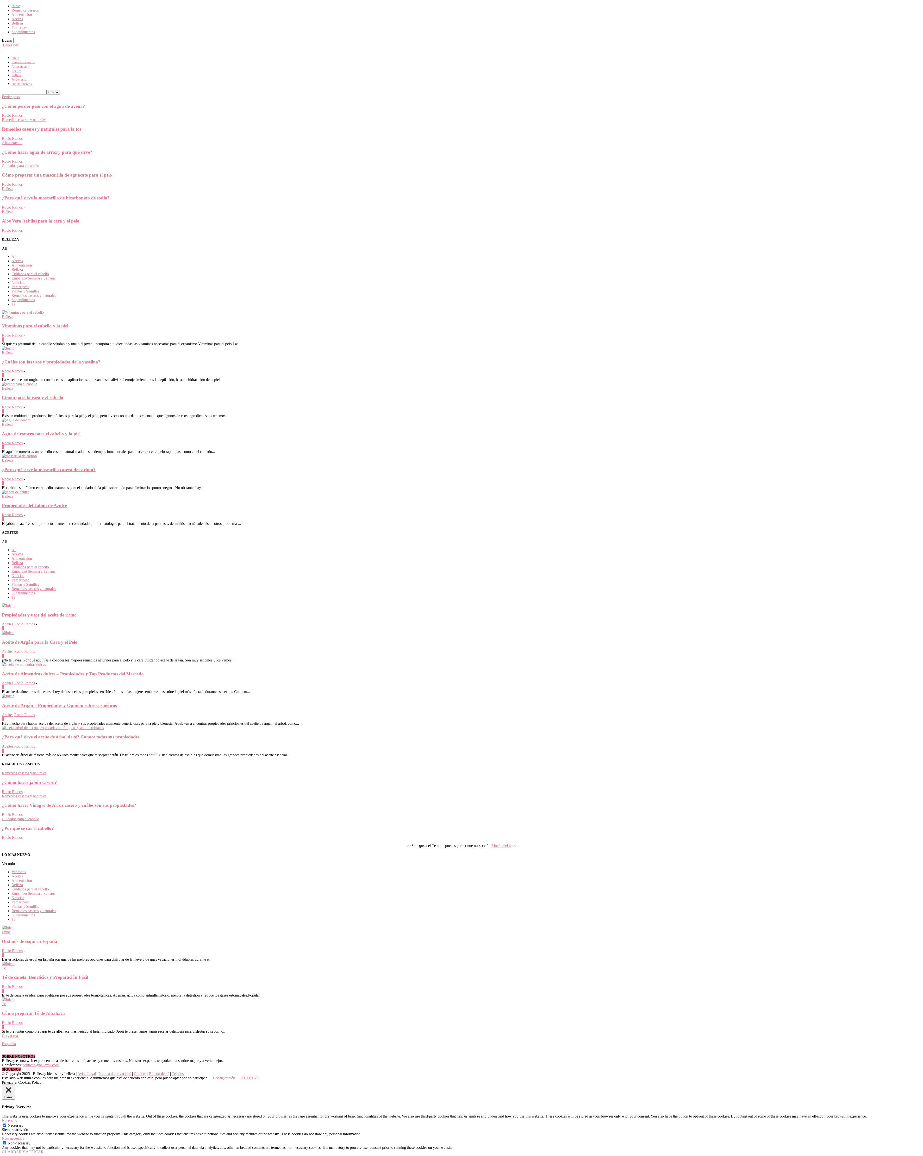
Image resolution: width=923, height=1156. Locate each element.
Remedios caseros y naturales (24, 120)
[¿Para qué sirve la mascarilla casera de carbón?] (19, 456)
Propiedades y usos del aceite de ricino (39, 614)
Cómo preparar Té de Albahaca (33, 1013)
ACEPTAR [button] (250, 1078)
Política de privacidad (115, 1074)
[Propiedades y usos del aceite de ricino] (8, 605)
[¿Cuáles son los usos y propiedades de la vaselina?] (8, 348)
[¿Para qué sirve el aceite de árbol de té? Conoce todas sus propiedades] (53, 728)
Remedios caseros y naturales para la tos (41, 129)
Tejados (178, 1074)
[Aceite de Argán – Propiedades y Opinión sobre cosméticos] (8, 696)
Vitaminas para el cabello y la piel (35, 325)
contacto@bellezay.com (41, 1065)
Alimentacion (22, 15)
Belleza (17, 23)
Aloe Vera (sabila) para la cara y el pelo (40, 220)
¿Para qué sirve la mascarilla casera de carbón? (49, 469)
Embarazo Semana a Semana (34, 278)
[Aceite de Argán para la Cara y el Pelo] (8, 633)
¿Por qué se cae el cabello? (28, 828)
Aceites (17, 19)
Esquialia (9, 1044)
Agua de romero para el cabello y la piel (41, 433)
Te (13, 304)
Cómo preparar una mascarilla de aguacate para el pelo (57, 175)
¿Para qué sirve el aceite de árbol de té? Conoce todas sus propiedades (70, 736)
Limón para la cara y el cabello (32, 397)
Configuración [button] (224, 1078)
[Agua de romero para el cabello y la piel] (16, 420)
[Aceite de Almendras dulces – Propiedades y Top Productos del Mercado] (24, 664)
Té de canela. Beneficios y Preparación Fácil (45, 977)
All (14, 256)
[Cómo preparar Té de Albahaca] (8, 999)
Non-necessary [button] (13, 1138)
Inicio (16, 6)
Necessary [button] (10, 1120)
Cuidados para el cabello (20, 166)
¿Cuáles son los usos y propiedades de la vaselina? (51, 361)
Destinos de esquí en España (29, 941)
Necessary (15, 1125)
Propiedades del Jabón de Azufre (34, 505)
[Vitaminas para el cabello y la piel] (23, 312)
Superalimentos (23, 32)
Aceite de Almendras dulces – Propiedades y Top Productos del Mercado (73, 673)
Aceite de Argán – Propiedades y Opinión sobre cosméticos (59, 705)
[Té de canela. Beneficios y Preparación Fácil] (8, 964)
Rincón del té (501, 846)
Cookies (140, 1074)
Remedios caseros (25, 10)
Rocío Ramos (12, 115)
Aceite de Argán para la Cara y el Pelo (39, 642)
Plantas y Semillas (25, 291)
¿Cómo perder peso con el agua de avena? (43, 106)
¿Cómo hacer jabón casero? (29, 782)
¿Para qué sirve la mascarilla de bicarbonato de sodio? (56, 197)
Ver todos (19, 872)
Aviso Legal (86, 1074)
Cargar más (10, 1036)
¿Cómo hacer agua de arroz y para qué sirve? (47, 152)
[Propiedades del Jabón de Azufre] (15, 492)
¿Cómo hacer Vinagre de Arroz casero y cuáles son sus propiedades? (69, 805)
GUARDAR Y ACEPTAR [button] (23, 1152)
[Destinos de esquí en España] (8, 928)
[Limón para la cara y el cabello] (19, 384)
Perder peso (20, 27)
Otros (6, 932)
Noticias (18, 282)
